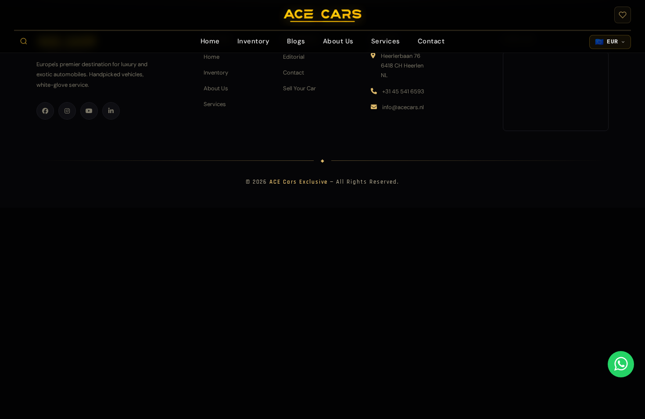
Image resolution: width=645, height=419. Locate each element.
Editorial (294, 56)
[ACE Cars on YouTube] (89, 111)
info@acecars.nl (403, 107)
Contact (293, 72)
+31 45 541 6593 (403, 91)
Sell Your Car (299, 88)
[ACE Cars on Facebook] (45, 111)
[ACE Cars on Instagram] (67, 111)
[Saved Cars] (622, 15)
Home (211, 56)
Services (215, 104)
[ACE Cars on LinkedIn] (111, 111)
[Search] (24, 41)
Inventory (216, 72)
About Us (216, 88)
